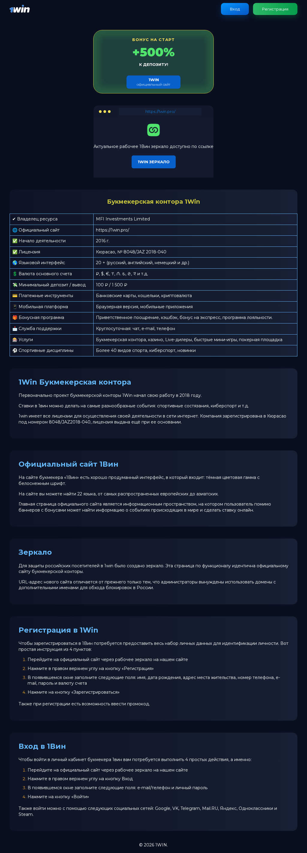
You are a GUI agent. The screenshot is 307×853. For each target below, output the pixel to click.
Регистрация (275, 9)
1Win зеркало (154, 161)
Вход (235, 9)
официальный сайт (153, 82)
